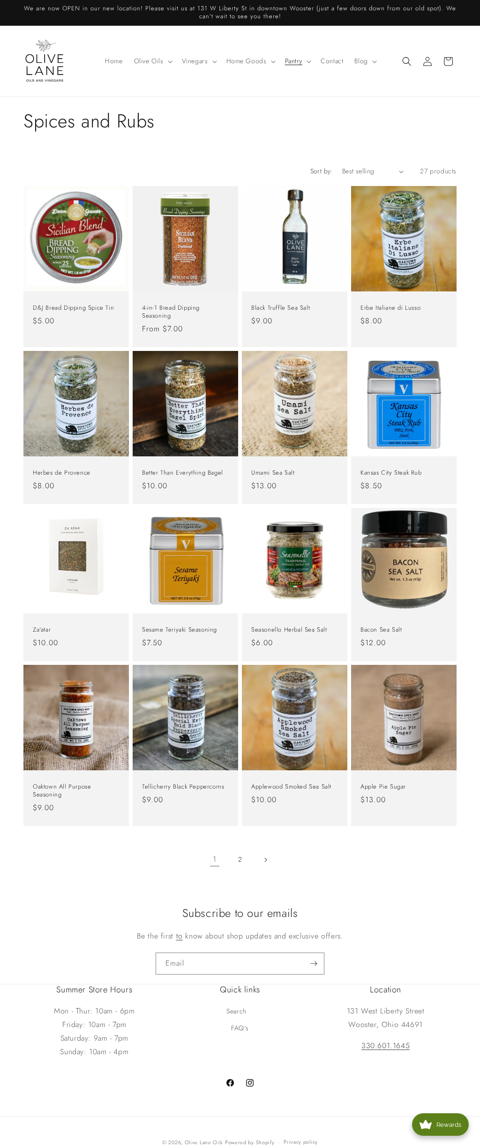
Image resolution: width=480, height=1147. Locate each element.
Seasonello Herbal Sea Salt (289, 630)
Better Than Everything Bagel (182, 473)
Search (236, 1011)
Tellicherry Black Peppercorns (183, 787)
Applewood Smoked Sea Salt (291, 787)
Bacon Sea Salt (381, 630)
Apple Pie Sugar (383, 787)
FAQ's (240, 1028)
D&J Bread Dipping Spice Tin (73, 308)
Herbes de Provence (61, 473)
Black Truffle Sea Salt (280, 308)
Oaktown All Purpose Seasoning (62, 791)
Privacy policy (301, 1142)
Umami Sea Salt (272, 473)
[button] (152, 61)
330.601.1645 (385, 1045)
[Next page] (265, 859)
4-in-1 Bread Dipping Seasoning (171, 312)
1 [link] (215, 859)
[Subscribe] (313, 964)
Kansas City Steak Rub (391, 473)
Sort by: (321, 171)
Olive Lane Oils (204, 1142)
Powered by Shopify (250, 1142)
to (179, 936)
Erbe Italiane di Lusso (390, 308)
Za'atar (42, 630)
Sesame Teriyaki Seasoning (179, 630)
